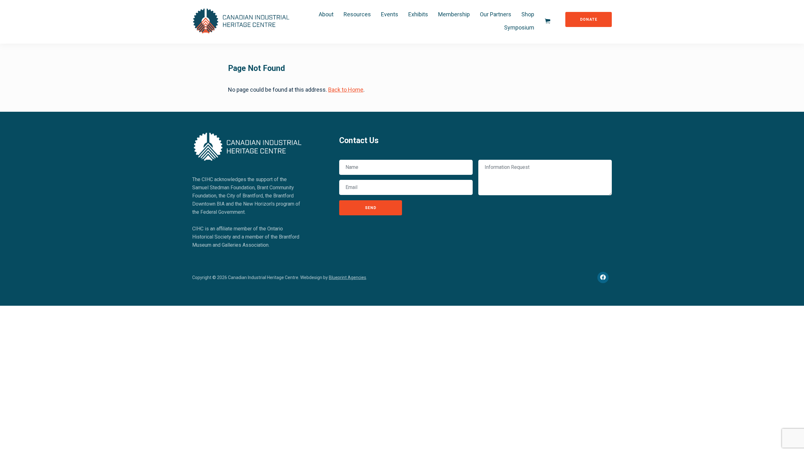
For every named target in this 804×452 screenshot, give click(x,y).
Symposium (519, 27)
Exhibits (418, 14)
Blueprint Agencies (347, 277)
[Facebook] (603, 277)
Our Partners (495, 14)
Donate (588, 19)
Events (389, 14)
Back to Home (345, 89)
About (326, 14)
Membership (454, 14)
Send (370, 208)
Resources (357, 14)
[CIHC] (248, 145)
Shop (527, 14)
